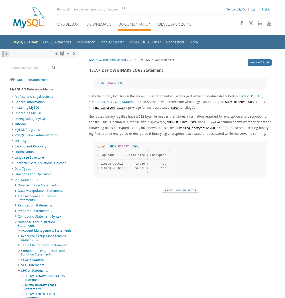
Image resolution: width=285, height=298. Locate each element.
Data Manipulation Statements (40, 191)
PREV (170, 190)
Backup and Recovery (30, 146)
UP (184, 190)
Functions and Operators (33, 174)
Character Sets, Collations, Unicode (40, 163)
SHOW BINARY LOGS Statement (40, 287)
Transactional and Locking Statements (37, 198)
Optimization (24, 152)
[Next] (74, 53)
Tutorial (20, 124)
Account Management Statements (46, 231)
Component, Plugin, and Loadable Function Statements (46, 252)
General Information (29, 102)
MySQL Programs (27, 130)
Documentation (134, 24)
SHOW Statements (34, 271)
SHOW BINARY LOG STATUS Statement (44, 278)
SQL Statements (26, 180)
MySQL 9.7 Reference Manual (107, 59)
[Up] (68, 53)
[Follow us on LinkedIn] (258, 24)
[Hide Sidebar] (5, 54)
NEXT (191, 190)
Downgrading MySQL (30, 119)
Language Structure (29, 157)
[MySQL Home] (29, 18)
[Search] (53, 67)
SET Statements (32, 265)
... (130, 59)
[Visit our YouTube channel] (267, 24)
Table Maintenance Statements (44, 245)
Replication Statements (35, 205)
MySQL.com (68, 24)
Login (253, 9)
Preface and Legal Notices (33, 97)
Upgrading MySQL (27, 113)
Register (266, 9)
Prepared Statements (33, 211)
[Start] (62, 53)
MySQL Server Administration (36, 135)
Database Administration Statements (36, 224)
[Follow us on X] (249, 24)
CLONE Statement (34, 260)
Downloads (99, 24)
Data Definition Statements (38, 185)
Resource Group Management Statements (43, 238)
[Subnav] (12, 102)
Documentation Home (33, 80)
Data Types (22, 169)
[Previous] (56, 53)
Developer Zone (174, 24)
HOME (178, 190)
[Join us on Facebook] (240, 24)
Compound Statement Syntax (39, 216)
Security (20, 141)
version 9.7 (257, 62)
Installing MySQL (26, 108)
